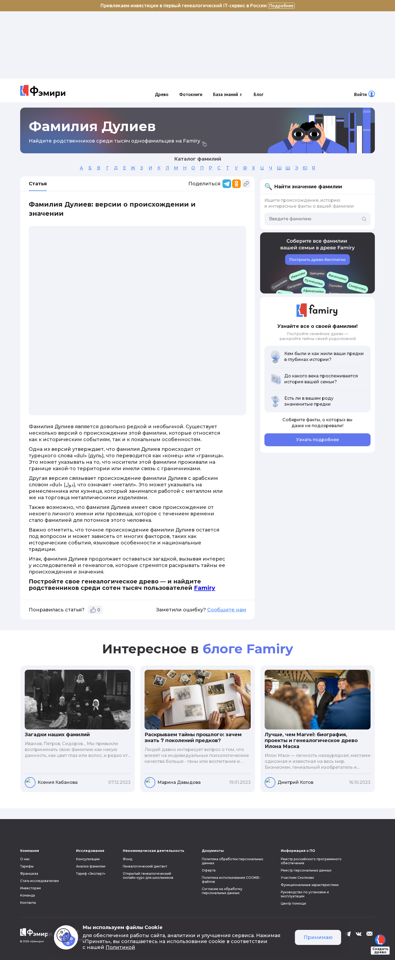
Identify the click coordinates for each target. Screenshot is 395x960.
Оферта (209, 870)
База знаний (225, 94)
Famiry (204, 587)
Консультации (88, 859)
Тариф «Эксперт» (90, 874)
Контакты (28, 903)
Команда (27, 895)
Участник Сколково (297, 878)
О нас (25, 859)
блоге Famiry (248, 649)
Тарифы (27, 866)
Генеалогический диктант (145, 866)
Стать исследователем (39, 881)
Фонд (127, 859)
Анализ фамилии (90, 866)
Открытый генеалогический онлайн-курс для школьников (148, 876)
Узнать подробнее (317, 439)
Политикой (120, 947)
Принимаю (318, 937)
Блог (259, 94)
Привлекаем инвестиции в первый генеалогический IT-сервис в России (196, 5)
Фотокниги (190, 94)
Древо (161, 94)
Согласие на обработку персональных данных (222, 891)
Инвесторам (30, 888)
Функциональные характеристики (310, 885)
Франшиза (29, 874)
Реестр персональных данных (306, 870)
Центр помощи (293, 903)
